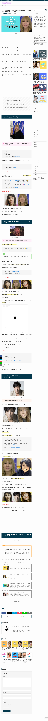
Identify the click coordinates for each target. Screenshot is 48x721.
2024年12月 (36, 130)
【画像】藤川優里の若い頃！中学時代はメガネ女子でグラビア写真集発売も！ (40, 44)
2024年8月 (36, 138)
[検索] (45, 0)
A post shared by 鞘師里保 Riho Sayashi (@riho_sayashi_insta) (15, 332)
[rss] (44, 0)
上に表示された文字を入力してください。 (9, 704)
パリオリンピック (37, 160)
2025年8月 (36, 115)
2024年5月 (36, 144)
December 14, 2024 (17, 360)
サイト (4, 696)
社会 (35, 170)
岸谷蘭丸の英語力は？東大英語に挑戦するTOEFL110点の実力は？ (20, 584)
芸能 (6, 13)
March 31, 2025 (17, 156)
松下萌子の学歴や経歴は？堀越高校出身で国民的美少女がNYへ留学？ (40, 38)
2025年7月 (36, 117)
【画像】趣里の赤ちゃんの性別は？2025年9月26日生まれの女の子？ (40, 41)
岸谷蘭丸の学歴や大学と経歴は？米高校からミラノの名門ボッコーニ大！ (20, 575)
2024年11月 (36, 132)
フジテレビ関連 (37, 162)
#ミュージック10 (15, 444)
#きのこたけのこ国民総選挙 (14, 180)
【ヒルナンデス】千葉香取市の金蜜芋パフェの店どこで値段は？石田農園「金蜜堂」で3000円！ (40, 20)
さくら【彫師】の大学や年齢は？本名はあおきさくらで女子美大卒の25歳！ (40, 17)
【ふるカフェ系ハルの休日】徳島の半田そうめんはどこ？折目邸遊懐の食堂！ (40, 32)
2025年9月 (36, 113)
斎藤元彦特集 (36, 166)
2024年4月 (36, 146)
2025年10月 (36, 111)
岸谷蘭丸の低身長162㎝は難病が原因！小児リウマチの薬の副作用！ (20, 566)
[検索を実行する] (45, 10)
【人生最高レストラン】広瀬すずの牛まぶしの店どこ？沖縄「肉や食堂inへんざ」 (40, 27)
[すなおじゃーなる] (6, 3)
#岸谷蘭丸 (27, 248)
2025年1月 (36, 128)
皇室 (35, 168)
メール (4, 692)
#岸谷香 (5, 439)
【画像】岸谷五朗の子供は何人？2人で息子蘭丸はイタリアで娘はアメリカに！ (20, 593)
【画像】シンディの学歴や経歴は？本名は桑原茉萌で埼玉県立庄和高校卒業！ (40, 24)
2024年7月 (36, 140)
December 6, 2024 (21, 250)
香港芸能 (36, 174)
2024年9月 (36, 136)
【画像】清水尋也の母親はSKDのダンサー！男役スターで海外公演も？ (40, 29)
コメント (4, 676)
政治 (35, 164)
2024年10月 (36, 134)
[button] (4, 613)
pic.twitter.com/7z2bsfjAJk (13, 185)
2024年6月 (36, 142)
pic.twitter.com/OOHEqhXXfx (15, 447)
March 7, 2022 (21, 273)
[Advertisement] (17, 40)
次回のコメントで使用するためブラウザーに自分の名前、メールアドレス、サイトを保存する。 (17, 700)
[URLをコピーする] (29, 613)
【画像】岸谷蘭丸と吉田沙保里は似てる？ (13, 100)
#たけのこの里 (26, 184)
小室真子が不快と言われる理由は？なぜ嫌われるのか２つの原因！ (40, 35)
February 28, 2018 (18, 187)
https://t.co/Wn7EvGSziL (15, 271)
